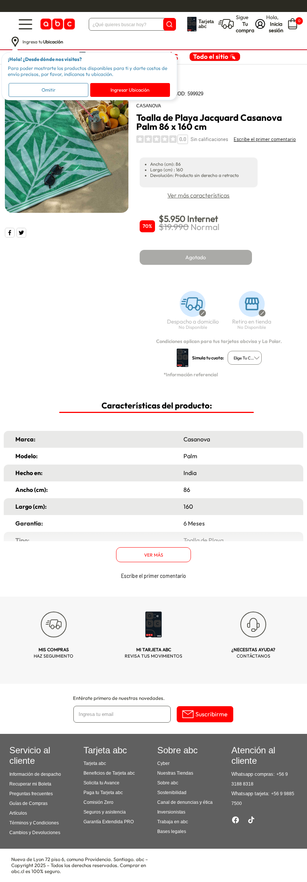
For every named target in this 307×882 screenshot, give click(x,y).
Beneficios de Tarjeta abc (109, 773)
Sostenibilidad (171, 792)
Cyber (163, 763)
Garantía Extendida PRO (108, 821)
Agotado (195, 257)
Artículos (18, 813)
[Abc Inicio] (57, 24)
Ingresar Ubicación (129, 90)
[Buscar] (169, 24)
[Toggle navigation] (25, 24)
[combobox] (245, 358)
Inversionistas (171, 812)
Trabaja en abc (172, 821)
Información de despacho (35, 774)
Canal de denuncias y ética (185, 802)
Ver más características (198, 195)
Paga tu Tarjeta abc (103, 792)
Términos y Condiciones (34, 823)
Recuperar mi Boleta (30, 784)
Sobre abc (167, 782)
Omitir (48, 90)
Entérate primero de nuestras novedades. (119, 698)
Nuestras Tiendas (175, 773)
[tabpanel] (66, 151)
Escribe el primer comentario (265, 139)
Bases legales (171, 831)
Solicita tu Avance (101, 782)
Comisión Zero (98, 802)
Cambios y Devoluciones (34, 832)
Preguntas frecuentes (31, 793)
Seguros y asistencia (104, 812)
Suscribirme (211, 714)
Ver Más (153, 555)
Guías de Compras (28, 803)
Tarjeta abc (94, 763)
